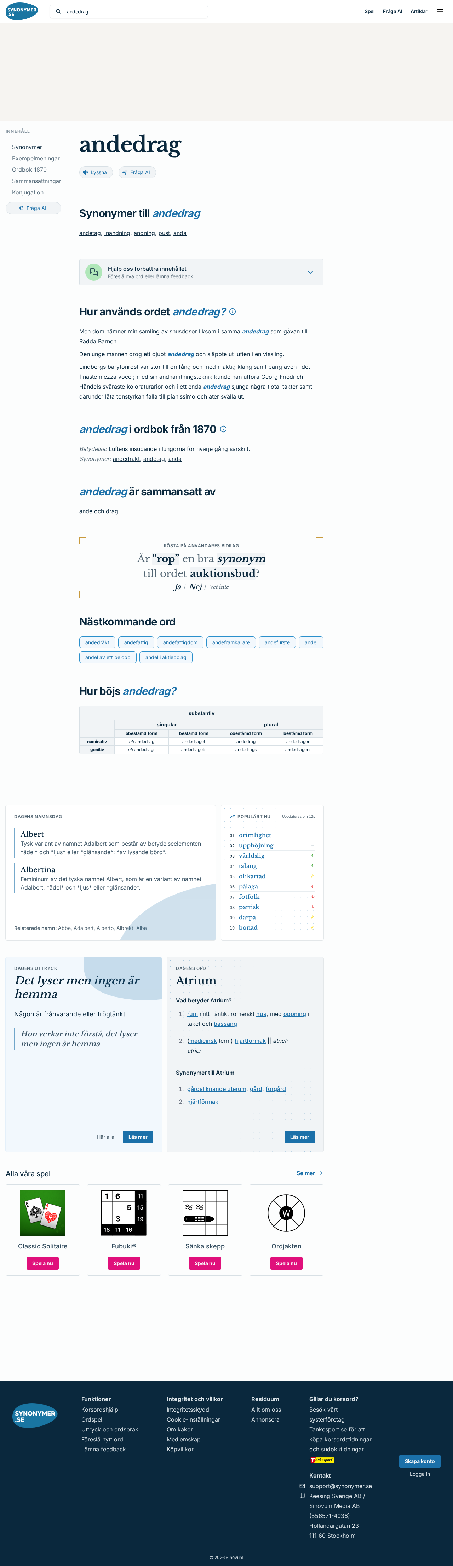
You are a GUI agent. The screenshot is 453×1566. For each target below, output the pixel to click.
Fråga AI (392, 11)
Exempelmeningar (36, 158)
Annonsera (265, 1419)
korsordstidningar (348, 1439)
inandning (117, 232)
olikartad (252, 876)
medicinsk (203, 1040)
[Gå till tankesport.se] (340, 1459)
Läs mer (138, 1137)
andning (144, 232)
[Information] (232, 311)
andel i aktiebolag (166, 657)
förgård (276, 1088)
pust (164, 232)
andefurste (277, 642)
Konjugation (28, 192)
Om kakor (180, 1429)
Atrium (196, 980)
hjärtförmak (250, 1040)
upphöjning (256, 845)
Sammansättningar (36, 180)
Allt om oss (266, 1409)
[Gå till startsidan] (22, 11)
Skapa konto (420, 1461)
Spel (369, 11)
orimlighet (255, 835)
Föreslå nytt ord (102, 1439)
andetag (90, 232)
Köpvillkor (180, 1449)
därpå (247, 917)
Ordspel (91, 1419)
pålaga (248, 886)
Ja (177, 587)
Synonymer (27, 146)
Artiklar (419, 11)
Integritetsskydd (188, 1409)
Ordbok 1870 (29, 169)
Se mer (306, 1173)
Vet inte (219, 587)
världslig (252, 855)
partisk (249, 906)
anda (180, 232)
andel (311, 642)
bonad (248, 927)
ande (85, 511)
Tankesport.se (328, 1429)
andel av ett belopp (108, 657)
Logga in (420, 1474)
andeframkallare (231, 642)
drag (112, 511)
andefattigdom (180, 642)
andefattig (136, 642)
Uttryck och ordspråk (109, 1429)
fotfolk (249, 896)
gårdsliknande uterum (216, 1088)
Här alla (105, 1137)
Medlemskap (184, 1439)
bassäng (225, 1023)
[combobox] (134, 11)
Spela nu (42, 1263)
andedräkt (126, 458)
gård (256, 1088)
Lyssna (99, 172)
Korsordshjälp (99, 1409)
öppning (294, 1013)
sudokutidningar (342, 1449)
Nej (195, 587)
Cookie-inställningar (193, 1419)
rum (192, 1013)
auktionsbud (223, 573)
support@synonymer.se (340, 1486)
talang (248, 865)
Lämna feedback (103, 1449)
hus (261, 1013)
